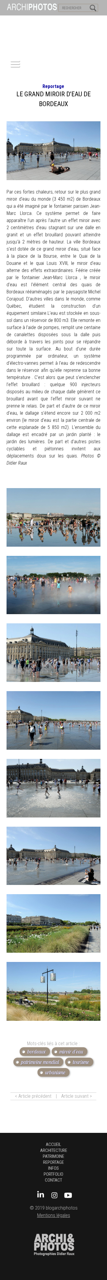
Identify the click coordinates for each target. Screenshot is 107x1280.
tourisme (81, 1062)
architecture (53, 1150)
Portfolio (53, 1174)
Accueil (53, 1144)
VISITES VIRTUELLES (21, 21)
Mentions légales (53, 1215)
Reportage (53, 86)
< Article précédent (33, 1096)
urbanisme (55, 1072)
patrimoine (53, 1156)
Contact (53, 1180)
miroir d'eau (71, 1051)
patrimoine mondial (40, 1062)
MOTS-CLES (55, 21)
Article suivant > (76, 1096)
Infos (53, 1168)
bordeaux (36, 1051)
